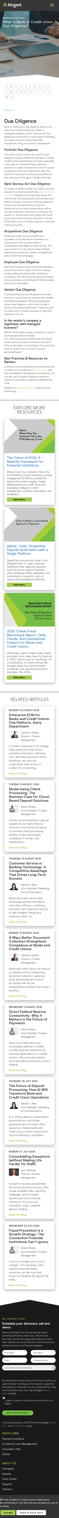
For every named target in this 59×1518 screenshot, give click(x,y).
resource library (39, 369)
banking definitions (26, 387)
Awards (6, 1473)
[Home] (13, 5)
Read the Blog (18, 773)
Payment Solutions (13, 1438)
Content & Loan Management (19, 1443)
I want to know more (31, 1512)
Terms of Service (19, 1426)
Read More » (19, 500)
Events (6, 1454)
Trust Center (9, 1478)
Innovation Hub (11, 1449)
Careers (7, 1489)
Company (8, 1468)
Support (7, 1484)
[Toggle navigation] (52, 5)
